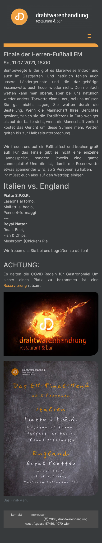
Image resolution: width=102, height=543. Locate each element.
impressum (38, 514)
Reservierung (15, 285)
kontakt (16, 514)
